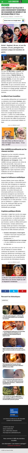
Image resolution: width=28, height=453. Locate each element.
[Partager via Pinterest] (22, 291)
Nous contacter (8, 428)
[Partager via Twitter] (14, 291)
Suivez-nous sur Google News (12, 20)
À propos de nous (8, 426)
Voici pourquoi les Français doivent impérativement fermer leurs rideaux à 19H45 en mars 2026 (13, 365)
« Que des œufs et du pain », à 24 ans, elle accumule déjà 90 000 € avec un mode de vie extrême (13, 317)
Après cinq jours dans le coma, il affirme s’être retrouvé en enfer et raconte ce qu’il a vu (14, 350)
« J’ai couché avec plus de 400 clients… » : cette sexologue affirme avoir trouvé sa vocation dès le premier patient (13, 398)
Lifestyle (5, 5)
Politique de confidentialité (12, 432)
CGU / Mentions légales (10, 430)
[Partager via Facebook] (5, 291)
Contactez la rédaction (14, 445)
